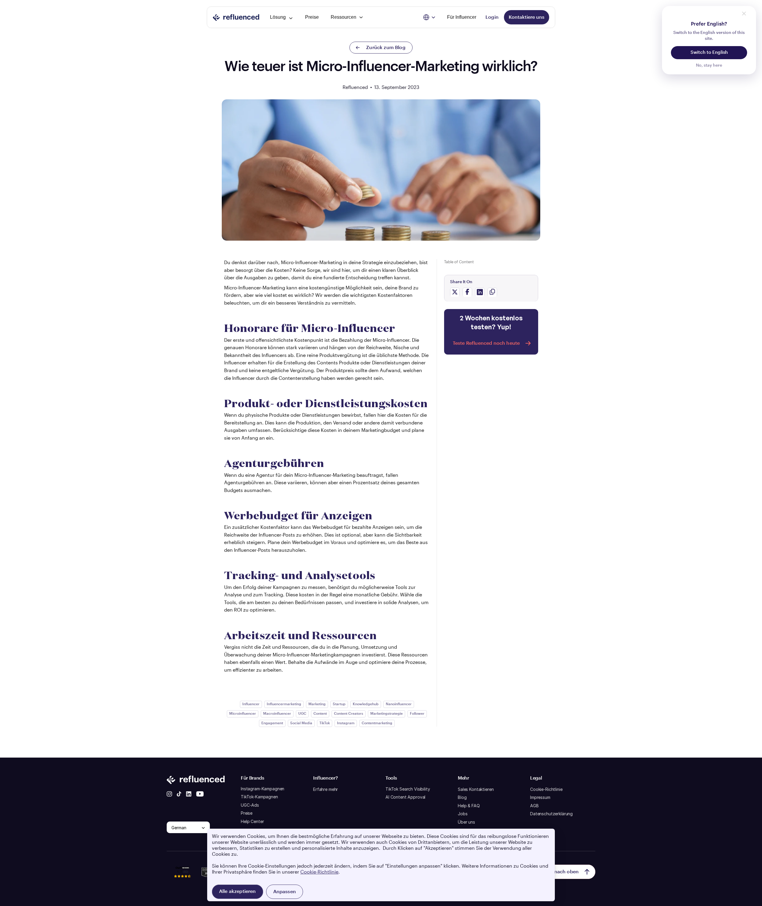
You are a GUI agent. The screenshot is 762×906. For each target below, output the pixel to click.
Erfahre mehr (325, 789)
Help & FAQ (469, 805)
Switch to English (709, 52)
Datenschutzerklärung (551, 813)
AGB (534, 805)
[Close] (744, 13)
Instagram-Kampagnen (262, 788)
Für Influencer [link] (461, 17)
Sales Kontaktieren (476, 789)
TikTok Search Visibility (407, 788)
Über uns (466, 822)
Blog (462, 797)
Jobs (462, 813)
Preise (246, 813)
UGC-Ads (250, 805)
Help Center (252, 821)
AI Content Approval (405, 797)
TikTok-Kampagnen (259, 796)
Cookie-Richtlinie (546, 789)
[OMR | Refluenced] (182, 881)
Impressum (540, 797)
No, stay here (709, 65)
